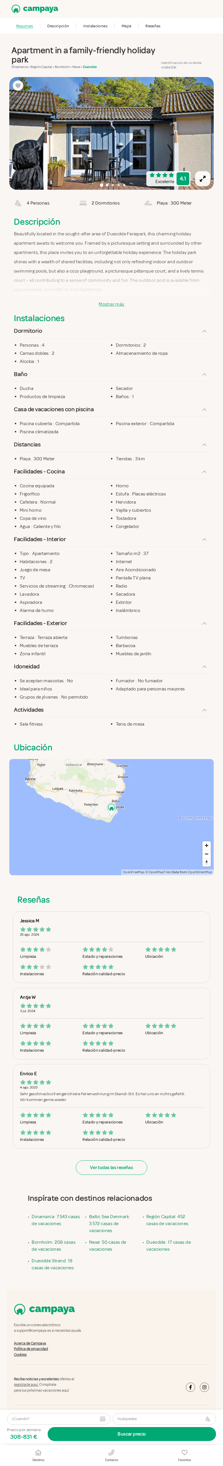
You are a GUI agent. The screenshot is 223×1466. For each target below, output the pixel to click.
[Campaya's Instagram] (204, 1387)
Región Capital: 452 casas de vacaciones (167, 1220)
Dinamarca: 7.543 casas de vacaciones (56, 1220)
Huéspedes (127, 1418)
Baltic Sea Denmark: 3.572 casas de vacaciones (109, 1224)
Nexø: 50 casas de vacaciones (107, 1245)
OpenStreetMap (200, 872)
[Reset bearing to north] (206, 862)
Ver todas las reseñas (111, 1167)
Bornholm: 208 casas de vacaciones (53, 1245)
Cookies (20, 1354)
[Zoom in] (206, 845)
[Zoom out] (206, 854)
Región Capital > (42, 67)
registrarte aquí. (26, 1384)
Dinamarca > (21, 67)
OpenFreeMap (134, 872)
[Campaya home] (33, 9)
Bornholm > (63, 67)
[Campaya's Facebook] (190, 1387)
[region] (111, 133)
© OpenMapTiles (158, 872)
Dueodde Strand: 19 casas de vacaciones (53, 1264)
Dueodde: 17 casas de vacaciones (168, 1245)
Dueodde (90, 67)
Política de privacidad (31, 1349)
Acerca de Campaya (30, 1343)
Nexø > (77, 67)
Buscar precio (132, 1434)
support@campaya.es (34, 1330)
